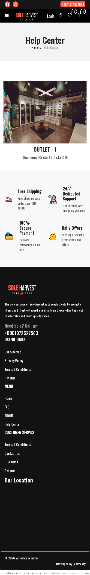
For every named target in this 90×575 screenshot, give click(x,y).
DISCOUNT (11, 461)
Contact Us (12, 453)
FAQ (7, 406)
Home (35, 47)
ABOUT (9, 415)
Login (50, 16)
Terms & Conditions (18, 369)
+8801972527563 (73, 4)
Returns (10, 377)
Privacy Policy (14, 360)
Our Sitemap (13, 351)
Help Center (13, 424)
